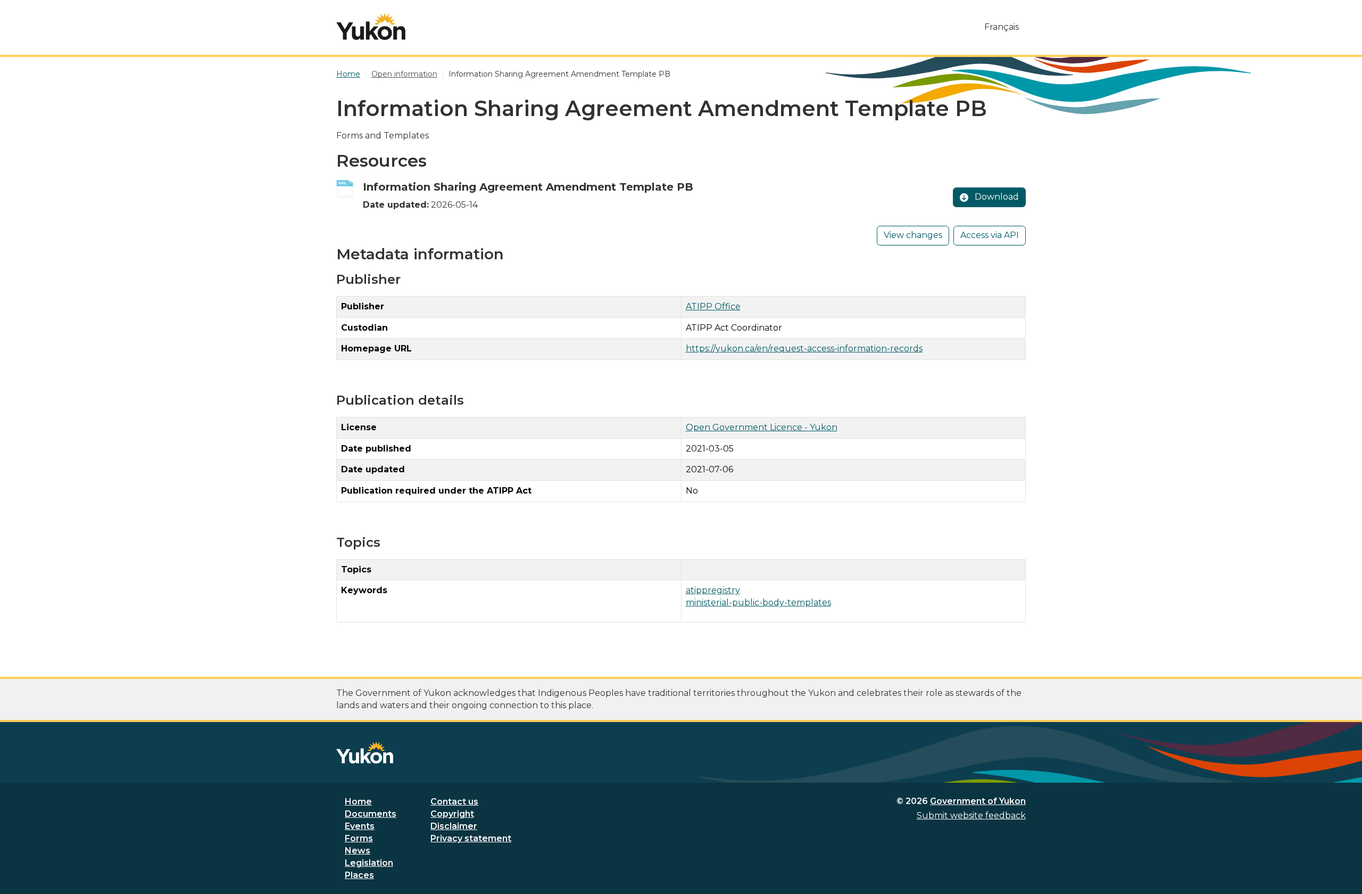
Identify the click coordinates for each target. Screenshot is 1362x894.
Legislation (369, 863)
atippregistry (713, 590)
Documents (370, 814)
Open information (404, 74)
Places (359, 875)
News (357, 851)
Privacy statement (470, 838)
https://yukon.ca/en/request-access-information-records (804, 348)
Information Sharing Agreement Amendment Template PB (528, 187)
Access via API (989, 235)
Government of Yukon (978, 801)
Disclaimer (453, 826)
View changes (913, 235)
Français (1001, 27)
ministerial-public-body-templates (758, 602)
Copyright (452, 814)
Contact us (454, 802)
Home (358, 802)
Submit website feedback (971, 815)
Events (360, 826)
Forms (359, 838)
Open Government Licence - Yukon (761, 427)
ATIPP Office (713, 306)
